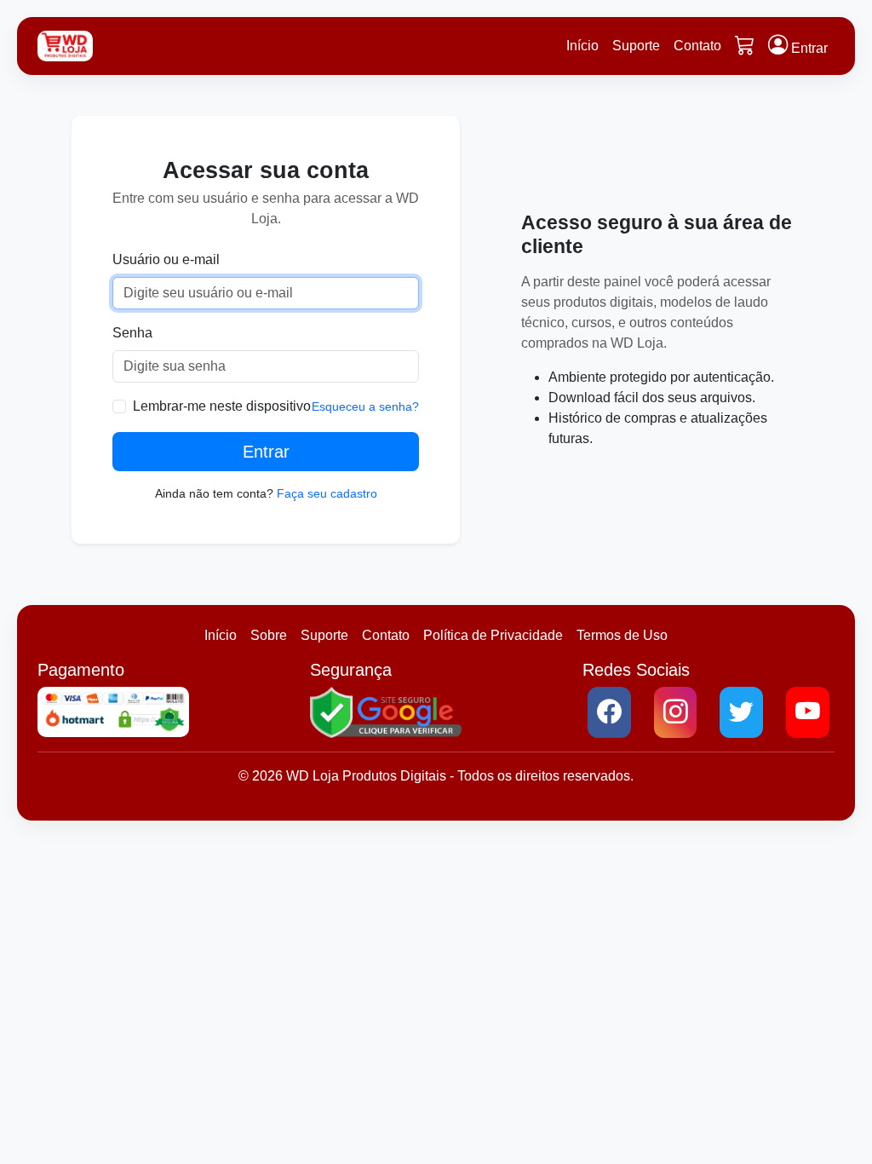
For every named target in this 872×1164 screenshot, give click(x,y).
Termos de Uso (622, 635)
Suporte (636, 45)
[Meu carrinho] (744, 46)
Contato (697, 45)
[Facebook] (609, 712)
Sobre (268, 635)
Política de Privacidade (493, 635)
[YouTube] (807, 712)
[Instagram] (675, 712)
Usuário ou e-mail (166, 259)
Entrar (266, 451)
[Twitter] (741, 712)
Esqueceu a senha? (365, 406)
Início (582, 45)
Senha (132, 333)
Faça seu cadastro (327, 493)
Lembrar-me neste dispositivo (222, 406)
